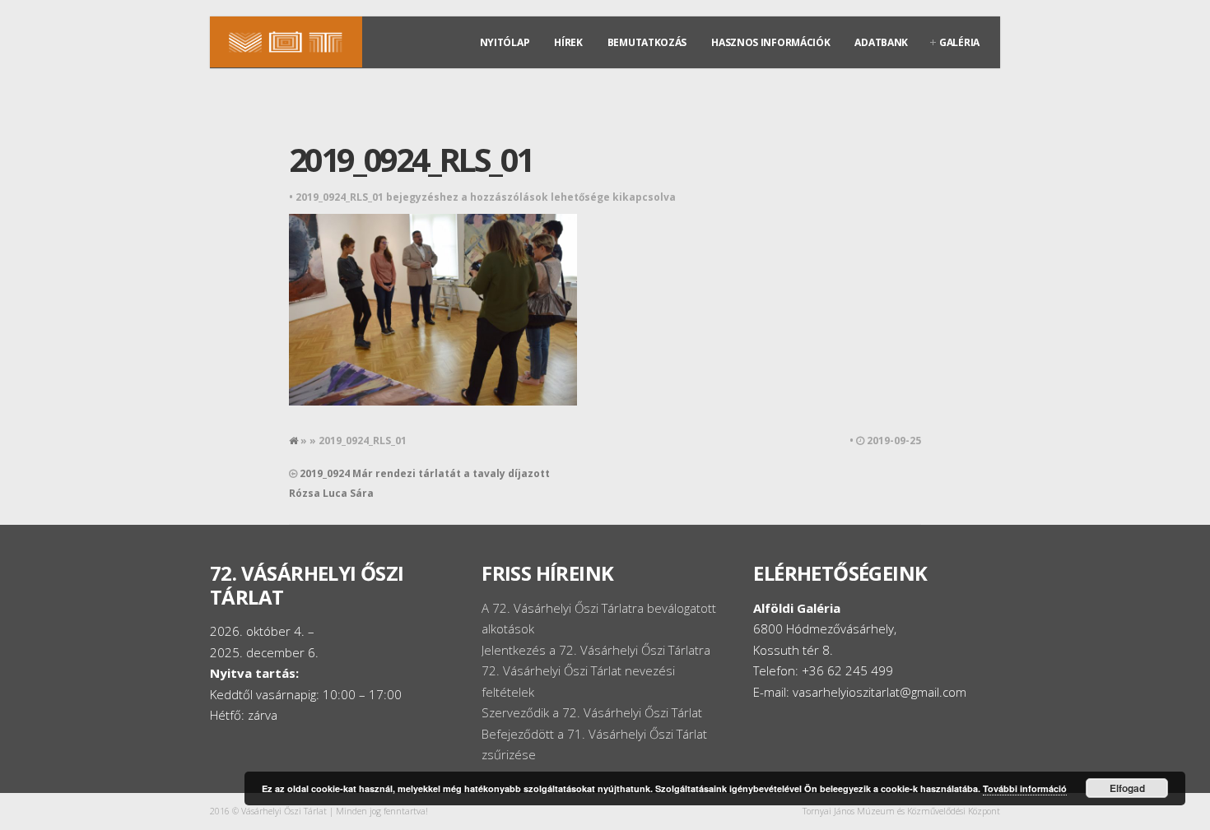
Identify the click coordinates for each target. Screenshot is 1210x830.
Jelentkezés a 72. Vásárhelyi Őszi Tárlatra (596, 650)
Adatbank (881, 42)
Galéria (959, 42)
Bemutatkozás (646, 42)
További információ (1025, 788)
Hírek (568, 42)
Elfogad (1127, 788)
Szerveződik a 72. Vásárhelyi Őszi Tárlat (592, 712)
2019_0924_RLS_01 (410, 159)
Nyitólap (505, 42)
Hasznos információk (770, 42)
